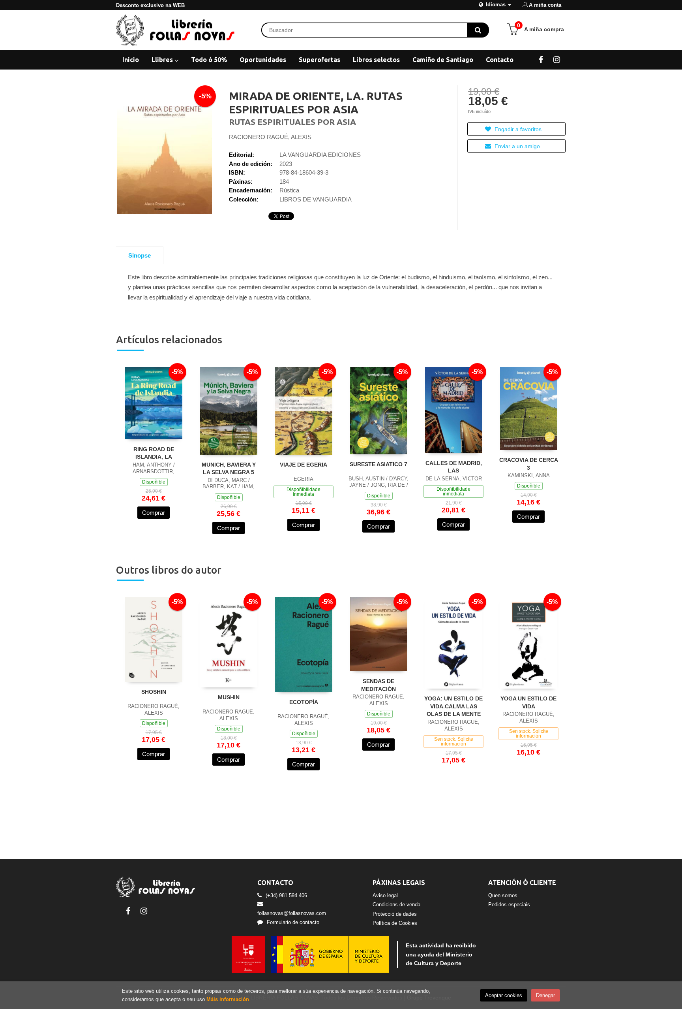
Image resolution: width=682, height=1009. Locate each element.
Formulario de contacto (293, 922)
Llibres (163, 59)
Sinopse (139, 255)
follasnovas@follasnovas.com (291, 913)
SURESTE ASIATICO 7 (378, 464)
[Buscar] (478, 30)
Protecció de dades (395, 914)
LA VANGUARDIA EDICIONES (320, 154)
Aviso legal (385, 895)
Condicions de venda (396, 904)
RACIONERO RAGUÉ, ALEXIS (270, 137)
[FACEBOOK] (540, 59)
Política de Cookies (395, 923)
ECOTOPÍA (303, 702)
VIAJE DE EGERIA (303, 464)
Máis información (227, 999)
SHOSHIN (153, 692)
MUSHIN (229, 697)
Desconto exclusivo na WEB (150, 5)
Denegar (545, 995)
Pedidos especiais (509, 904)
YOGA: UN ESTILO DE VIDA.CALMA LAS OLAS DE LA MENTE (453, 706)
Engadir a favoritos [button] (517, 129)
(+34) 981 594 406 (286, 895)
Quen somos (502, 895)
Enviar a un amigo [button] (516, 146)
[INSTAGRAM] (556, 59)
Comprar (153, 512)
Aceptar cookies (503, 995)
